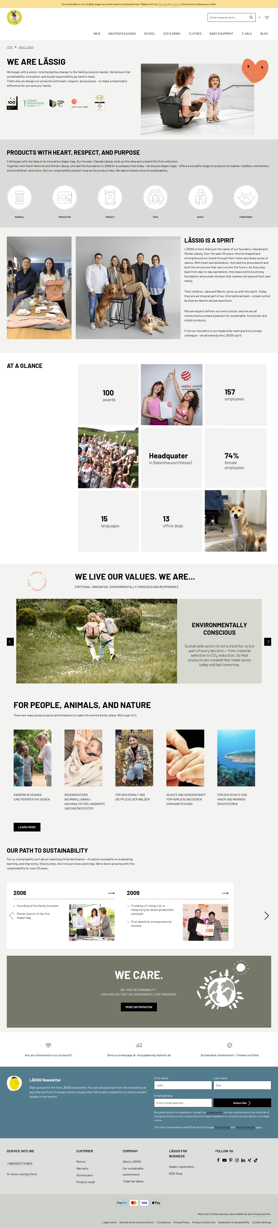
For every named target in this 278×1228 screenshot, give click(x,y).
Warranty (82, 1168)
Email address (163, 1095)
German (163, 4)
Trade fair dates (133, 1181)
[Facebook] (218, 1161)
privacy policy (214, 1112)
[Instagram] (237, 1161)
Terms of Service (245, 1127)
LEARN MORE (27, 827)
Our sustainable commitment (133, 1171)
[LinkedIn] (243, 1161)
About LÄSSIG (132, 1161)
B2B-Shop (175, 1173)
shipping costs (261, 1214)
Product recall (85, 1182)
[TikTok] (256, 1161)
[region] (139, 642)
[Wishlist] (266, 17)
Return (81, 1161)
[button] (266, 916)
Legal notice (109, 1222)
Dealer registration (181, 1166)
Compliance (164, 1222)
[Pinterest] (231, 1161)
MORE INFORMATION (139, 1007)
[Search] (251, 17)
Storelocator (84, 1175)
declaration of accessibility (233, 1222)
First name (161, 1078)
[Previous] (10, 642)
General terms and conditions (137, 1222)
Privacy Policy (222, 1127)
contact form (28, 1174)
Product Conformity (203, 1222)
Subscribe (240, 1103)
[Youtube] (224, 1161)
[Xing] (249, 1161)
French (175, 4)
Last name (220, 1078)
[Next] (268, 642)
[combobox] (227, 17)
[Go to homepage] (14, 17)
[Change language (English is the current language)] (259, 17)
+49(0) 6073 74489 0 (19, 1163)
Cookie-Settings (261, 1222)
